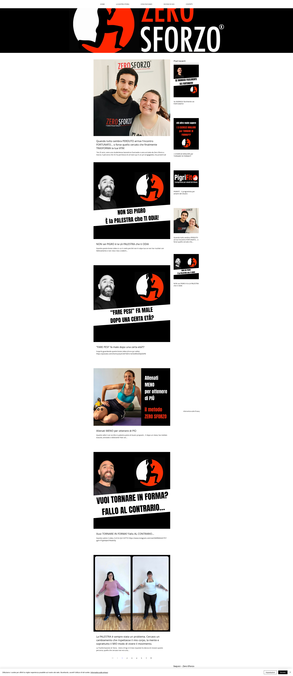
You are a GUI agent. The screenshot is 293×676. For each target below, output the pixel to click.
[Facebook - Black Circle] (95, 409)
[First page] (113, 658)
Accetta (283, 672)
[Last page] (151, 658)
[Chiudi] (290, 672)
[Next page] (146, 658)
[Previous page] (117, 658)
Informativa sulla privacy (99, 672)
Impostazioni (270, 672)
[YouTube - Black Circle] (98, 409)
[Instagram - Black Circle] (102, 409)
